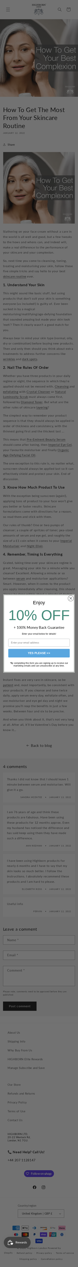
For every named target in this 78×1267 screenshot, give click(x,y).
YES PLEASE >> (39, 653)
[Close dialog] (70, 598)
